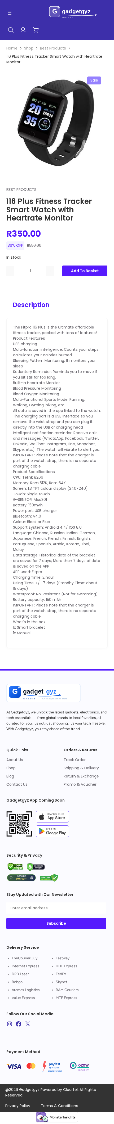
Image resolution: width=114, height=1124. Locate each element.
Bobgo (17, 982)
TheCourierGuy (24, 958)
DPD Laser (20, 974)
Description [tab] (31, 304)
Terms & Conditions (59, 1105)
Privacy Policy (17, 1105)
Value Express (23, 998)
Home (11, 48)
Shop (28, 48)
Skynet (61, 982)
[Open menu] (9, 13)
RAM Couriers (67, 990)
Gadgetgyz (20, 712)
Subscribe (56, 923)
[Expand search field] (10, 29)
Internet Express (25, 966)
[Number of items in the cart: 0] (36, 30)
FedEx (61, 974)
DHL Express (66, 966)
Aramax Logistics (26, 990)
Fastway (62, 958)
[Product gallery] (57, 120)
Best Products (53, 48)
